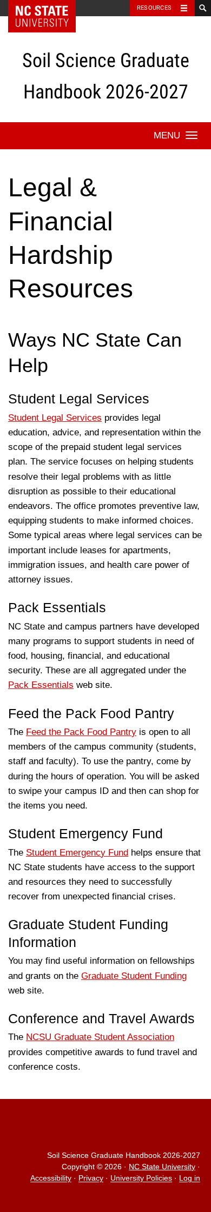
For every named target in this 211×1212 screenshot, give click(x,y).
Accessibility (50, 1179)
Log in (189, 1179)
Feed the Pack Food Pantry (81, 732)
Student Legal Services (55, 418)
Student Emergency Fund (77, 852)
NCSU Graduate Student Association (100, 1037)
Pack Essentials (41, 685)
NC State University (162, 1167)
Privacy (90, 1179)
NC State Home (49, 8)
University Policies (141, 1179)
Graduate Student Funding (134, 976)
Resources (154, 7)
